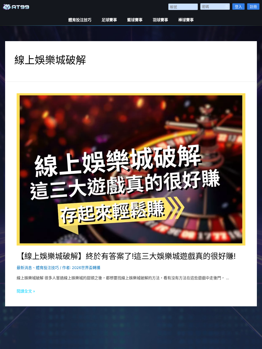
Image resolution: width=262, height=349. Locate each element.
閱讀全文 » (26, 291)
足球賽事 (109, 20)
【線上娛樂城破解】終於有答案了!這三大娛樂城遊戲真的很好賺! (126, 256)
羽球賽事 (160, 20)
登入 (238, 6)
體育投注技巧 (79, 20)
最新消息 (24, 267)
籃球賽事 (135, 20)
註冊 (253, 6)
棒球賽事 (186, 20)
